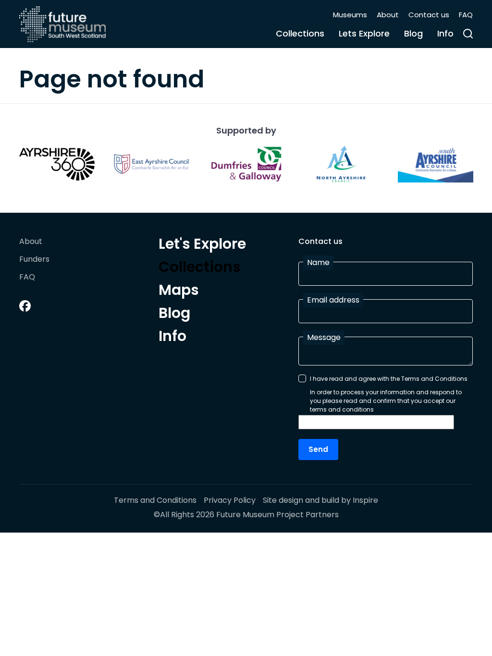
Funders (34, 260)
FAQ (466, 15)
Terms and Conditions (155, 500)
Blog (413, 33)
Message (324, 337)
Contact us (428, 15)
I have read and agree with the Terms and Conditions (388, 379)
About (388, 15)
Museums (350, 15)
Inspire (365, 500)
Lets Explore (364, 33)
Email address (333, 299)
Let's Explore (202, 245)
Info (445, 33)
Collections (300, 33)
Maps (179, 291)
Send (318, 449)
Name (318, 262)
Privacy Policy (230, 500)
